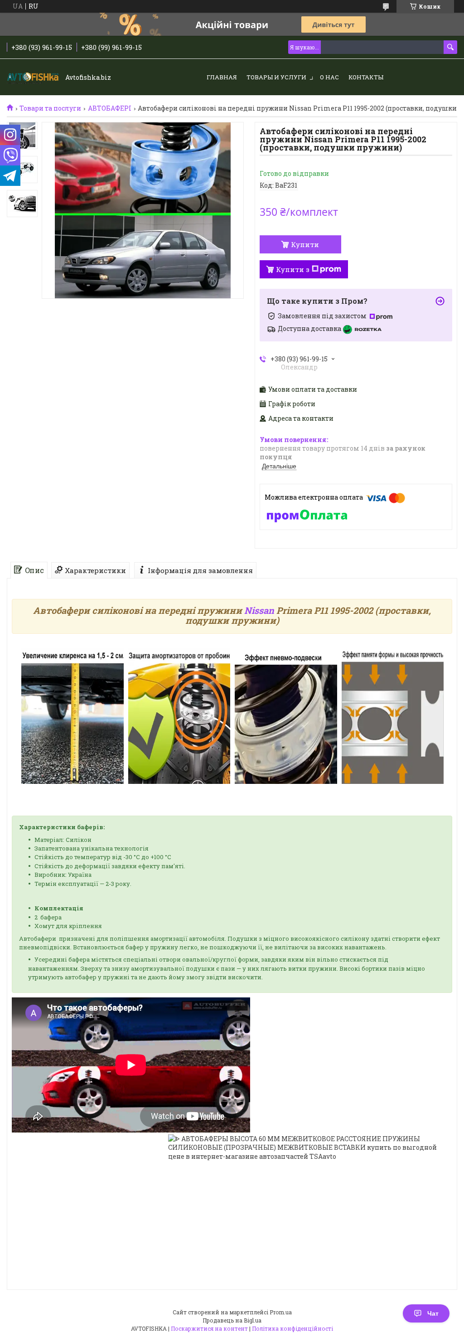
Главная (222, 77)
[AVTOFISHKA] (34, 77)
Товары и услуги (276, 77)
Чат (433, 1313)
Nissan (259, 610)
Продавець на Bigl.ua (232, 1320)
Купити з (292, 269)
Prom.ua (281, 1312)
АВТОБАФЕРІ (109, 108)
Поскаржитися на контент (209, 1328)
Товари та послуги (50, 108)
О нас (329, 77)
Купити (305, 244)
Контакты (365, 77)
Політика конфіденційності (292, 1328)
